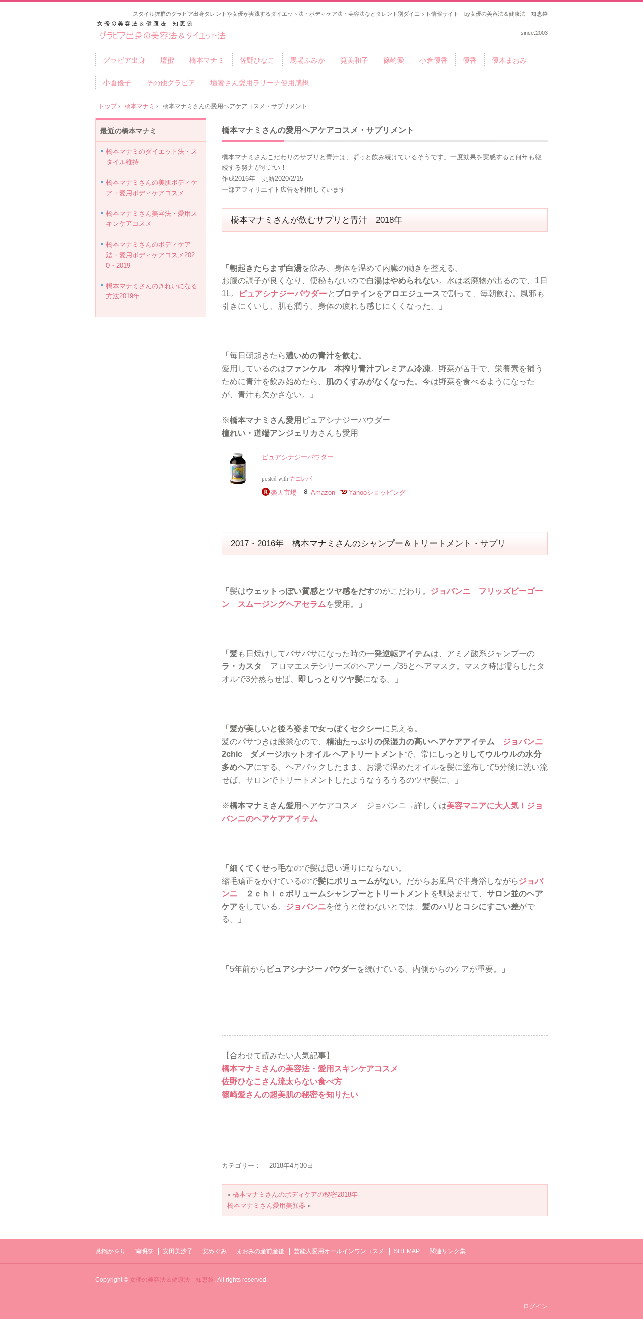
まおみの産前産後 (260, 1251)
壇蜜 (167, 60)
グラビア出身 (124, 60)
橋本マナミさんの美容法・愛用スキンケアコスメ (310, 1068)
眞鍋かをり (110, 1251)
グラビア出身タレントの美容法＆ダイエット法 (163, 31)
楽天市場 (284, 492)
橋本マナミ (207, 60)
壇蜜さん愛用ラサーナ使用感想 (259, 83)
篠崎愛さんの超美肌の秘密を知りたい (290, 1094)
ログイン (535, 1306)
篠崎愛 (393, 60)
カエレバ (301, 479)
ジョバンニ (523, 741)
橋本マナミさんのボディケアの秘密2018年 (295, 1194)
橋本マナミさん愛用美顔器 (266, 1205)
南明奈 (144, 1251)
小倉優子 (117, 83)
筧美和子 (354, 60)
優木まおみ (509, 60)
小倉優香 (433, 60)
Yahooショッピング (377, 492)
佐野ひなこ (257, 60)
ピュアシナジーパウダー (283, 293)
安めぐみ (214, 1251)
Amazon (323, 492)
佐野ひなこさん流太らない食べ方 (282, 1081)
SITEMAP (407, 1251)
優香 (470, 60)
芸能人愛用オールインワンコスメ (339, 1251)
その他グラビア (170, 83)
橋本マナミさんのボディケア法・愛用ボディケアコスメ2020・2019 (150, 255)
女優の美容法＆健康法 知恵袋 (172, 1279)
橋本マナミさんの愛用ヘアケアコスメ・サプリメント (318, 130)
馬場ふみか (307, 60)
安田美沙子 (178, 1251)
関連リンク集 (448, 1251)
